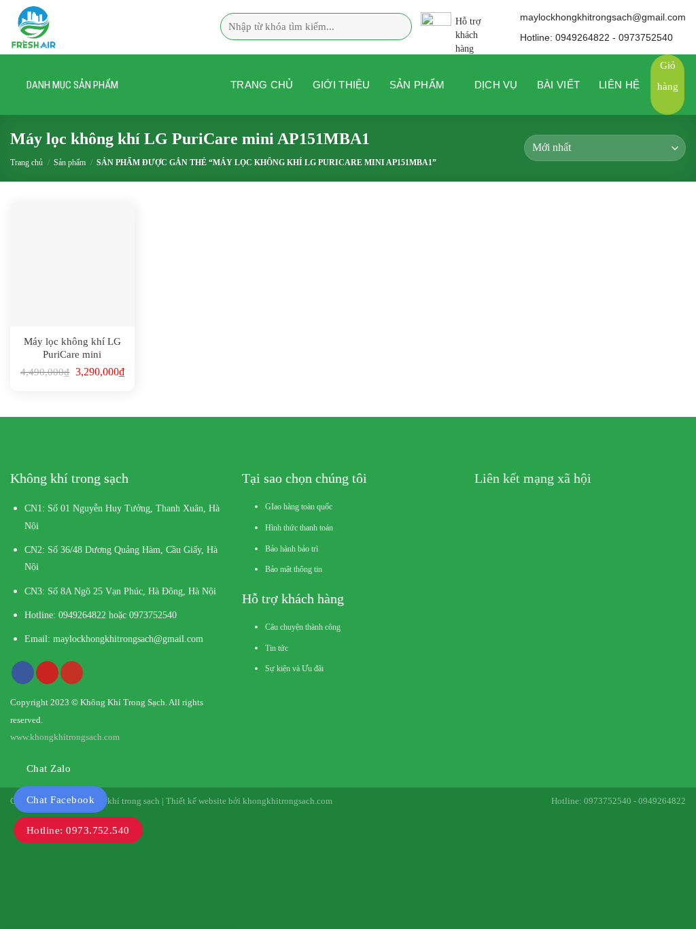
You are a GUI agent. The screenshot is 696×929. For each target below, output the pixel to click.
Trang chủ (262, 84)
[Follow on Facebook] (23, 672)
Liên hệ (619, 84)
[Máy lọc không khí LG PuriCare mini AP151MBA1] (72, 264)
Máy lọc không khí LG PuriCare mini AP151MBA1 (72, 348)
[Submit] (397, 26)
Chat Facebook (60, 799)
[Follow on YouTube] (71, 672)
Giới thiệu (341, 84)
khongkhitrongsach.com (287, 801)
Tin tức (276, 648)
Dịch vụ (496, 84)
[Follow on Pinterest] (47, 672)
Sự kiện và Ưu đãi (294, 668)
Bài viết (558, 84)
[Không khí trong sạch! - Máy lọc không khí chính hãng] (94, 27)
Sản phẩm (417, 84)
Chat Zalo (49, 768)
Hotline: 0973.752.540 (78, 830)
